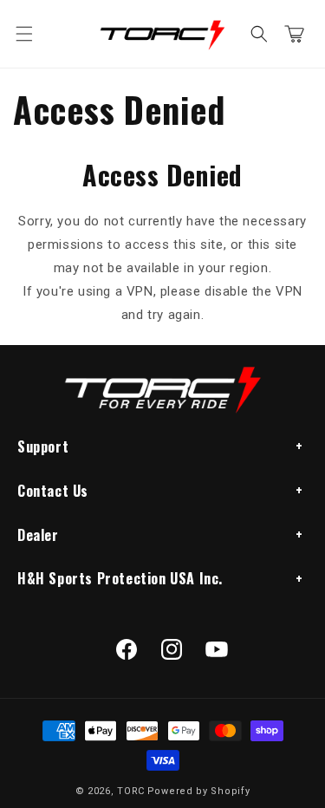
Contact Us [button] (52, 490)
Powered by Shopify (198, 791)
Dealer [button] (38, 535)
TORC (131, 791)
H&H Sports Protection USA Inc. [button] (120, 578)
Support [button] (42, 446)
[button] (24, 33)
